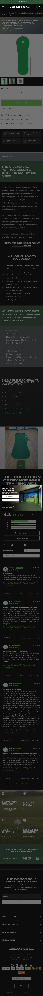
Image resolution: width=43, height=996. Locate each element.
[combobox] (36, 7)
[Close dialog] (41, 486)
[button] (2, 7)
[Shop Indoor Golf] (19, 7)
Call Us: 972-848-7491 (22, 1)
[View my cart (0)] (41, 7)
